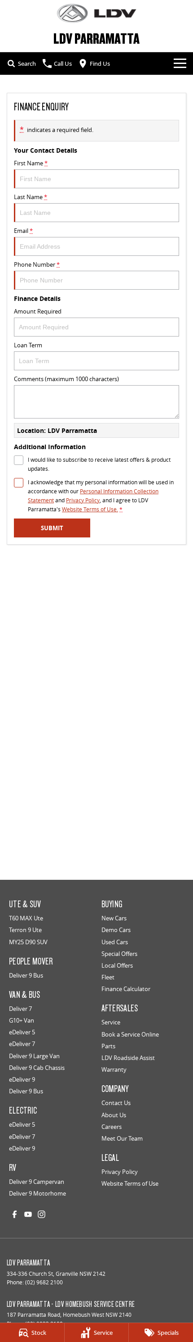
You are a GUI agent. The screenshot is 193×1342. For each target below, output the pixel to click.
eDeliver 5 (22, 1032)
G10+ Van (21, 1020)
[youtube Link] (28, 1214)
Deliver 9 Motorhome (37, 1193)
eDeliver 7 (22, 1044)
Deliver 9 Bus (26, 975)
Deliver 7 (20, 1009)
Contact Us (116, 1103)
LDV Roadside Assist (128, 1058)
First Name (31, 163)
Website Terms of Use (129, 1183)
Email (23, 231)
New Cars (114, 918)
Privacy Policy (83, 500)
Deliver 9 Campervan (36, 1182)
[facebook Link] (14, 1214)
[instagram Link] (41, 1214)
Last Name (30, 197)
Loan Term (28, 345)
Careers (111, 1127)
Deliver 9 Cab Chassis (37, 1068)
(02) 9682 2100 (44, 1282)
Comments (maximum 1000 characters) (66, 379)
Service (110, 1022)
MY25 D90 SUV (28, 942)
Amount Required (37, 311)
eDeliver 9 (22, 1079)
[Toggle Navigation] (180, 63)
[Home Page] (96, 13)
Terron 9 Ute (25, 930)
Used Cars (114, 942)
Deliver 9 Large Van (34, 1056)
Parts (108, 1046)
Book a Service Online (130, 1034)
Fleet (107, 977)
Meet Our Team (122, 1138)
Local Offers (117, 965)
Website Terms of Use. (90, 509)
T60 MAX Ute (26, 918)
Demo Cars (116, 930)
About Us (113, 1115)
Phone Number (37, 264)
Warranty (114, 1069)
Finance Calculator (125, 989)
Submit (52, 528)
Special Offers (119, 954)
